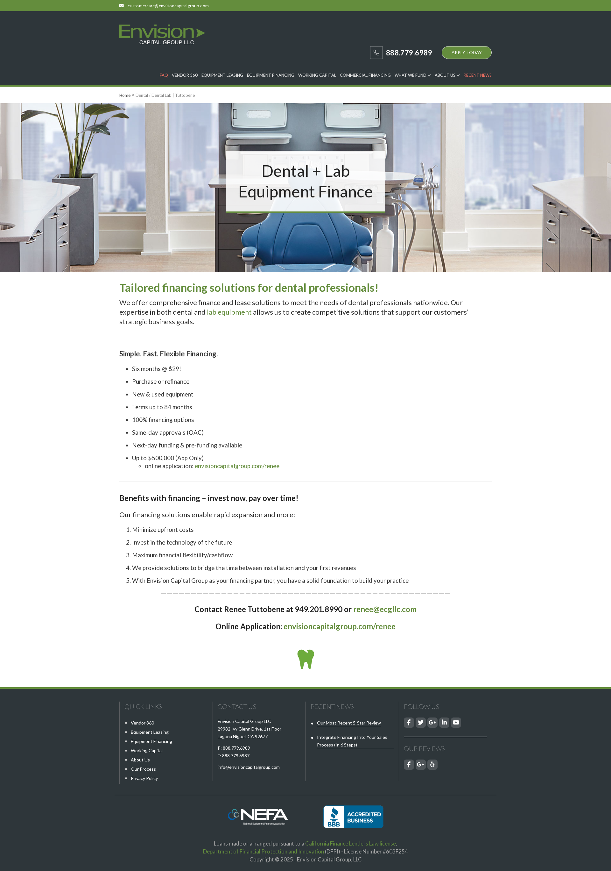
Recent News (478, 75)
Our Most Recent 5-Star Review (349, 722)
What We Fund (411, 75)
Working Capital (317, 75)
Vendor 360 (185, 75)
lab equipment (229, 312)
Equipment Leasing (222, 75)
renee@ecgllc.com (385, 609)
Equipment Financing (270, 75)
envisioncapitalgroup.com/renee (237, 465)
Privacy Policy (144, 778)
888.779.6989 (236, 748)
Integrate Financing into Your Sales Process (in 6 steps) (352, 740)
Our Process (143, 769)
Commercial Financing (365, 75)
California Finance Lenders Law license (350, 843)
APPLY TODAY (467, 52)
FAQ (164, 75)
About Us (445, 75)
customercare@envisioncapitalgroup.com (168, 5)
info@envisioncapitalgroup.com (249, 767)
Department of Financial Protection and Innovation (263, 851)
